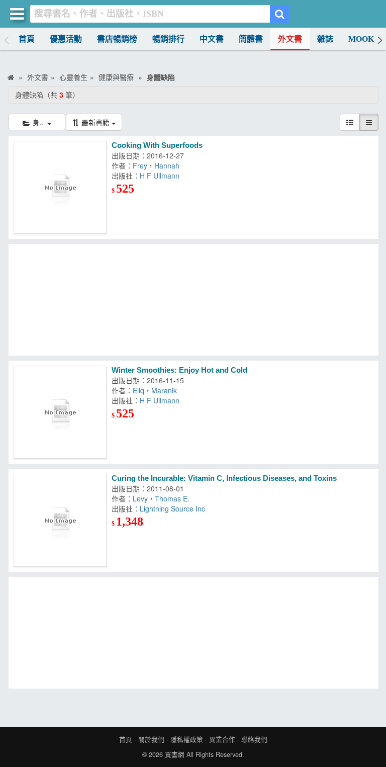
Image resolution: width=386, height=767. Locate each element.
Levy (140, 498)
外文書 (290, 39)
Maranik (164, 390)
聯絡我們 (254, 739)
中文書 (212, 39)
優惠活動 (66, 39)
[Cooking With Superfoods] (60, 187)
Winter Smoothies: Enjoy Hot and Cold (179, 370)
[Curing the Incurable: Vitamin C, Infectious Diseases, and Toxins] (60, 520)
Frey (140, 165)
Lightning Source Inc (172, 508)
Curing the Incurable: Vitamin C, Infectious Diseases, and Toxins (224, 478)
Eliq (138, 390)
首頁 (27, 39)
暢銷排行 (168, 39)
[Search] (280, 14)
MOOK (361, 39)
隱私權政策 (186, 739)
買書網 (174, 754)
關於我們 (151, 739)
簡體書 (251, 39)
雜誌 (325, 39)
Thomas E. (172, 498)
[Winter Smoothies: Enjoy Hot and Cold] (60, 412)
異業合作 (222, 739)
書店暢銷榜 (117, 39)
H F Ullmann (159, 176)
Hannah (166, 165)
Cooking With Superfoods (157, 145)
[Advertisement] (193, 300)
